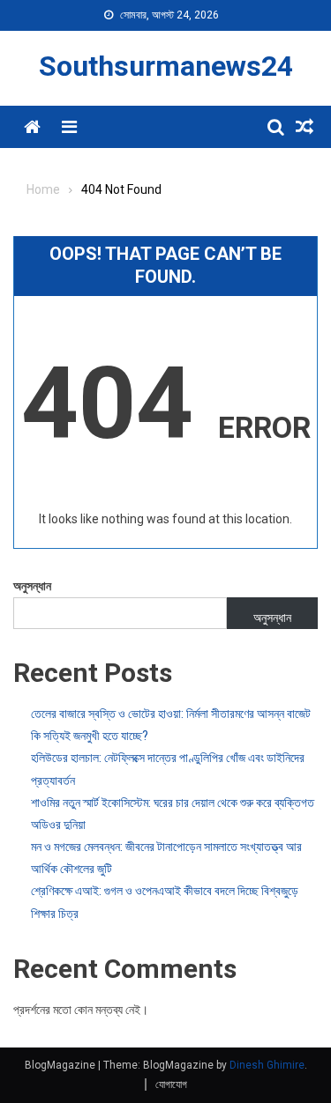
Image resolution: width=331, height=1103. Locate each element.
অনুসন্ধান (32, 586)
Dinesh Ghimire (267, 1065)
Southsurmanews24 (166, 66)
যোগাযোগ (171, 1084)
